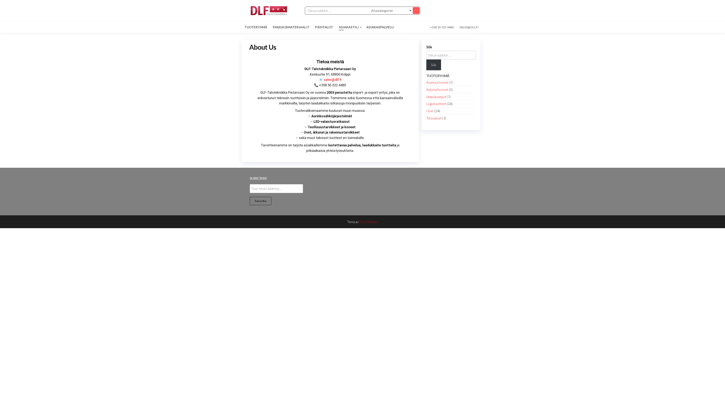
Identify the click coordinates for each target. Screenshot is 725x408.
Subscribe (260, 200)
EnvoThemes (368, 222)
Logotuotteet (436, 104)
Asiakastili (349, 28)
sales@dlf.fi (469, 27)
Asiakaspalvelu (380, 27)
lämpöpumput (436, 97)
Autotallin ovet (437, 89)
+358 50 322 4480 (442, 27)
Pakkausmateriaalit (291, 27)
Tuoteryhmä (255, 27)
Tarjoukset (434, 118)
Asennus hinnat (437, 82)
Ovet (430, 111)
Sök (429, 47)
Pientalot (324, 27)
